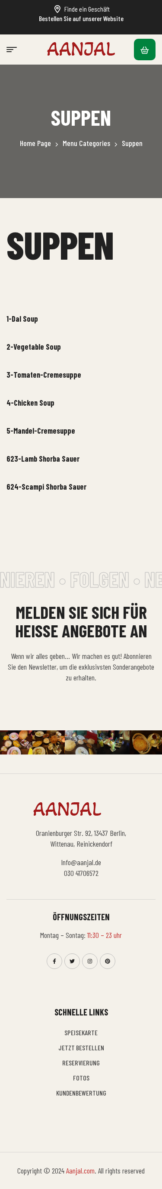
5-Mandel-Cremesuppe (40, 430)
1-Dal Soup (22, 318)
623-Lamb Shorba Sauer (42, 458)
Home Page (35, 143)
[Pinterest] (107, 961)
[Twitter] (72, 961)
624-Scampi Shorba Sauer (46, 486)
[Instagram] (90, 961)
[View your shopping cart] (144, 49)
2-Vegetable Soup (33, 346)
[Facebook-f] (54, 961)
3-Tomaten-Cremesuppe (43, 374)
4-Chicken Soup (30, 402)
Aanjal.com (80, 1170)
